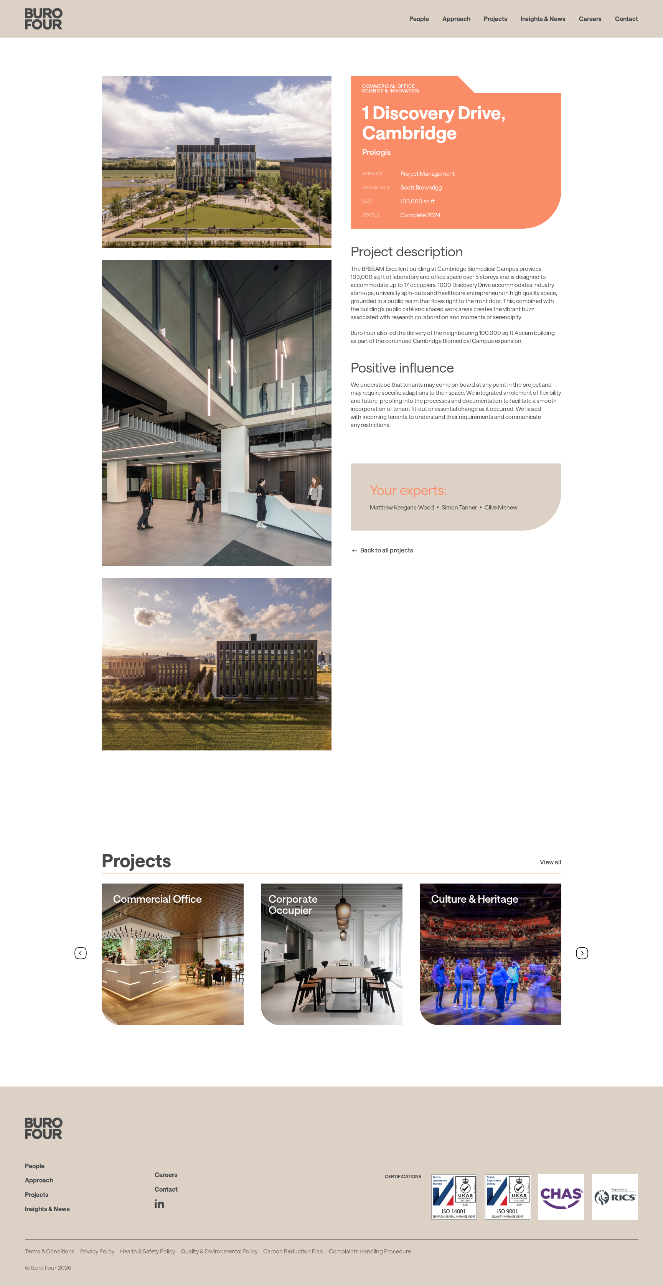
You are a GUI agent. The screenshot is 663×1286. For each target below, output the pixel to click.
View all (550, 862)
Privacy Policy (97, 1251)
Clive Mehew (501, 507)
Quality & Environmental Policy (219, 1251)
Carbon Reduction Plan (293, 1251)
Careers (590, 18)
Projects (495, 18)
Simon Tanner (459, 507)
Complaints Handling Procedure (370, 1251)
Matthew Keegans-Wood (402, 507)
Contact (626, 18)
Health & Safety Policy (147, 1251)
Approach (456, 18)
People (419, 18)
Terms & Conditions (49, 1251)
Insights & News (543, 18)
